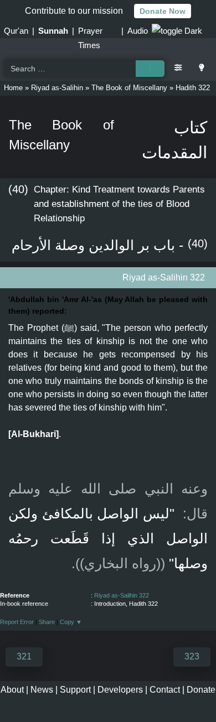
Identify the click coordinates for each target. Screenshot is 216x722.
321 (24, 656)
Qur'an (16, 30)
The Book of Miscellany (129, 88)
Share (47, 622)
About (12, 689)
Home (13, 88)
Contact (165, 689)
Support (75, 689)
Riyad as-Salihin (57, 88)
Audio (137, 30)
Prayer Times (90, 32)
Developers (120, 689)
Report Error (17, 622)
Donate (201, 689)
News (41, 689)
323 (191, 656)
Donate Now (163, 11)
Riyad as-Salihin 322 (121, 595)
